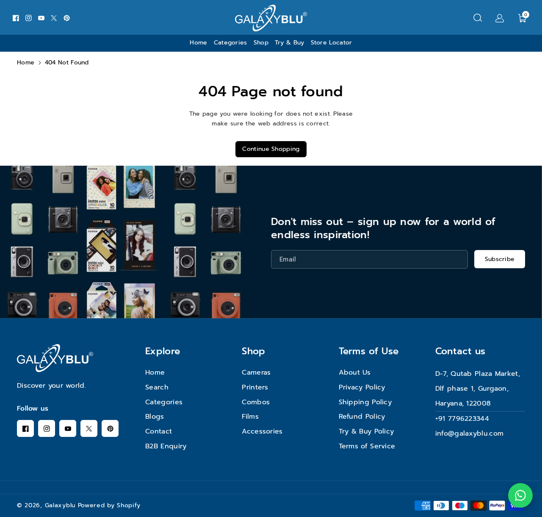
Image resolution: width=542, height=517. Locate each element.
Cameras (256, 372)
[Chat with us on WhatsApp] (520, 495)
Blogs (154, 416)
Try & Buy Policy (366, 431)
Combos (256, 402)
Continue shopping (270, 149)
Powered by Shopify (109, 505)
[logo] (55, 358)
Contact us (460, 351)
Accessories (262, 431)
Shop (253, 351)
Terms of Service (367, 446)
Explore (162, 351)
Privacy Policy (362, 387)
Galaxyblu (60, 505)
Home (25, 62)
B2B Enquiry (165, 446)
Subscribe (500, 259)
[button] (477, 17)
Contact (158, 431)
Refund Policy (362, 416)
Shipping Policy (365, 402)
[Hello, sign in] (499, 17)
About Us (355, 372)
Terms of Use (369, 351)
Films (250, 416)
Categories (164, 402)
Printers (255, 387)
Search (157, 387)
